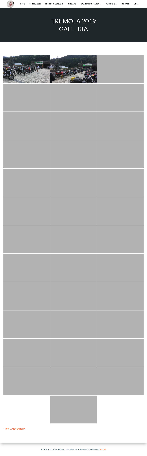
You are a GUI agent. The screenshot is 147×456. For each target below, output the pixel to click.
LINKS (136, 4)
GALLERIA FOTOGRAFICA (90, 4)
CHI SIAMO (72, 4)
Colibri (103, 449)
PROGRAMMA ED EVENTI (54, 4)
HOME (22, 4)
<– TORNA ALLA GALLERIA (14, 429)
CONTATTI (125, 4)
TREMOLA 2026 (35, 4)
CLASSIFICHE (110, 4)
